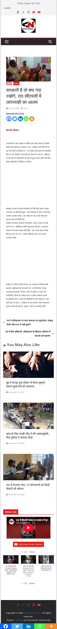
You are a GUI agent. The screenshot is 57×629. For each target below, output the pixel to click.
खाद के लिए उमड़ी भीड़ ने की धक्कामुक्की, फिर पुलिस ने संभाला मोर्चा (27, 435)
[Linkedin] (20, 118)
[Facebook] (9, 118)
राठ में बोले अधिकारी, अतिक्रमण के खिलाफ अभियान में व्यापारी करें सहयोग (27, 333)
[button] (32, 552)
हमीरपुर (16, 83)
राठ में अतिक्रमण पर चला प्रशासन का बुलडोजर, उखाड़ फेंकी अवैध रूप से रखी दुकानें (30, 322)
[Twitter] (14, 118)
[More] (31, 118)
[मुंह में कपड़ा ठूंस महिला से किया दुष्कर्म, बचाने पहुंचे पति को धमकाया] (28, 353)
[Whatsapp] (26, 118)
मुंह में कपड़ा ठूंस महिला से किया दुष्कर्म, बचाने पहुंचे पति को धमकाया (25, 384)
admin (25, 108)
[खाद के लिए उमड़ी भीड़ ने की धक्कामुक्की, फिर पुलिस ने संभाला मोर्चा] (28, 404)
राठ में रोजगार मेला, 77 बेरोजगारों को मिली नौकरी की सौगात (28, 487)
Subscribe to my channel (30, 544)
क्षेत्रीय (9, 83)
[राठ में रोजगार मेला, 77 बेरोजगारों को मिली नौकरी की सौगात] (28, 455)
